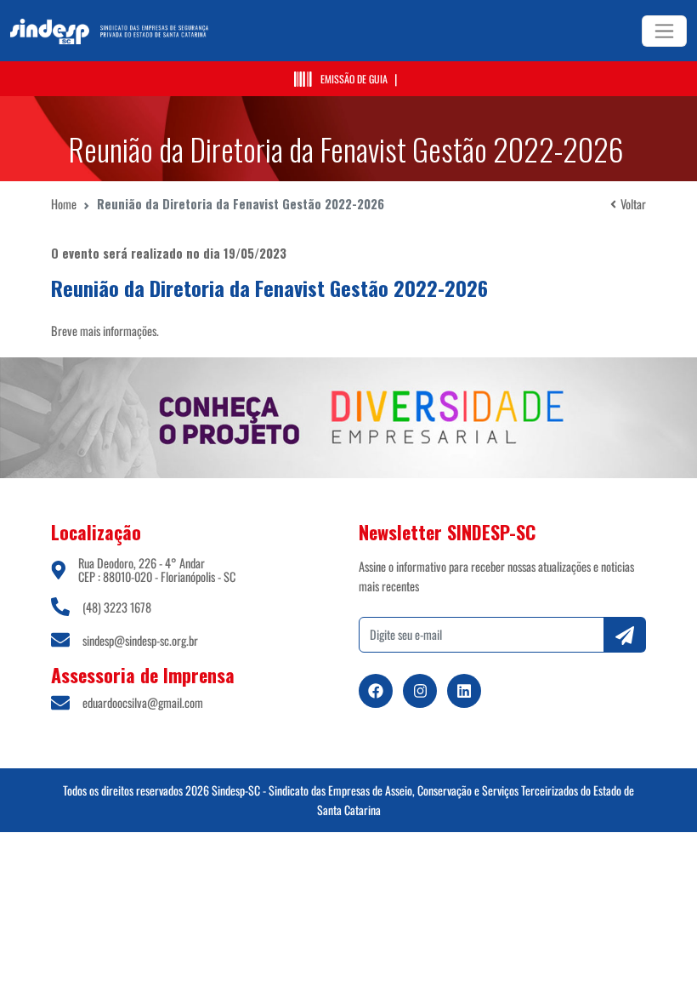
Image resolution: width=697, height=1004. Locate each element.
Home (63, 204)
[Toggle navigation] (664, 31)
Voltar (633, 204)
